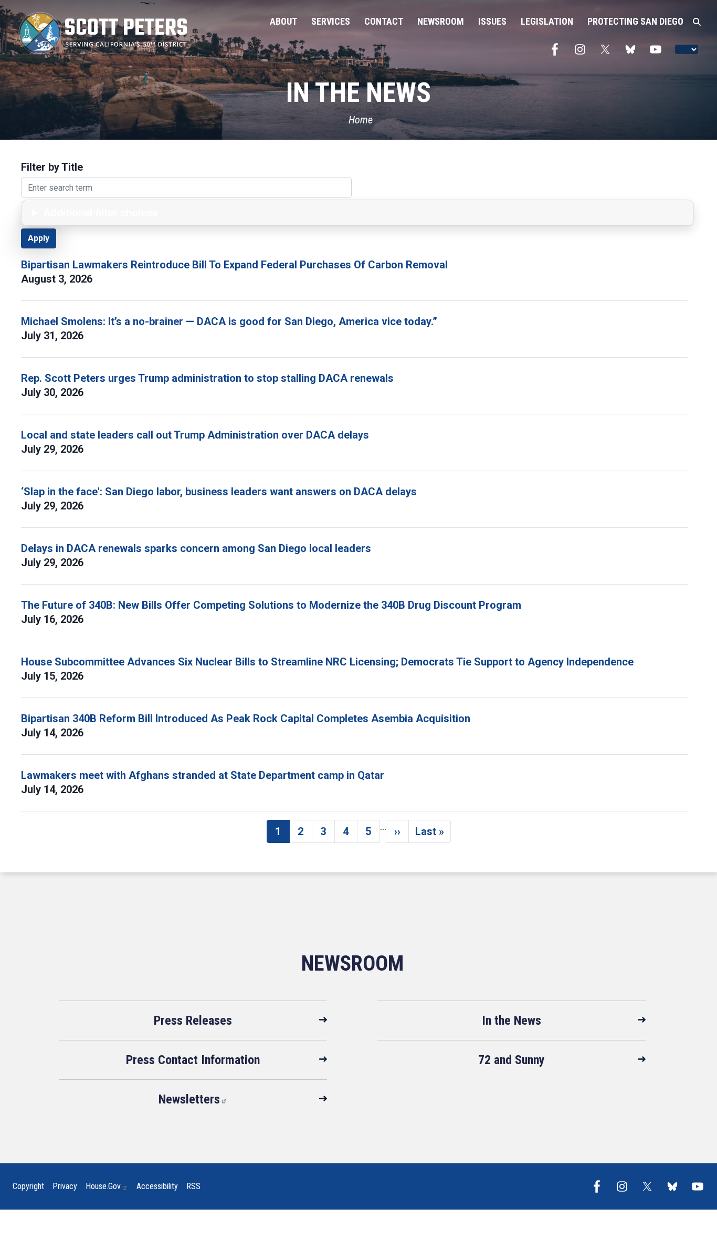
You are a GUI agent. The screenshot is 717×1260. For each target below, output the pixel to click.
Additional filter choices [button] (100, 212)
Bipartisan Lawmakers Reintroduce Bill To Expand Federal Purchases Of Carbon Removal (234, 264)
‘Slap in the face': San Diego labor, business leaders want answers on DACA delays (219, 491)
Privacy (64, 1186)
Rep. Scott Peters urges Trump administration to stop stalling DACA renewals (207, 378)
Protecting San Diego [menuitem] (635, 21)
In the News (511, 1020)
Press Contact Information (193, 1060)
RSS (193, 1186)
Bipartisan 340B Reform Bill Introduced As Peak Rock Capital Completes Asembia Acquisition (245, 718)
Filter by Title (52, 167)
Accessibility (157, 1186)
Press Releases (193, 1020)
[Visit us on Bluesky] (633, 49)
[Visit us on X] (607, 49)
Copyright (28, 1186)
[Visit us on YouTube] (658, 49)
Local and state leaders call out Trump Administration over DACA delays (195, 435)
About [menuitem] (283, 21)
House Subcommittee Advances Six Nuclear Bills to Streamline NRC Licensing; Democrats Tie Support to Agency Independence (327, 661)
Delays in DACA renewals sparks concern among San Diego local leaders (196, 548)
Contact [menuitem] (383, 21)
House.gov (103, 1186)
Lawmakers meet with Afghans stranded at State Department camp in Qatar (202, 775)
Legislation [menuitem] (547, 21)
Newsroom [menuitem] (440, 21)
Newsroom (352, 963)
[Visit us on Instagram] (582, 49)
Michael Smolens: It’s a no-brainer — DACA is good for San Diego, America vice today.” (229, 321)
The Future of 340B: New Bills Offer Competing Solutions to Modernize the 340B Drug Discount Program (271, 605)
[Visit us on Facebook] (557, 49)
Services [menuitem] (330, 21)
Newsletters (189, 1099)
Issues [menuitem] (492, 21)
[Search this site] (697, 22)
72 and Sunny (511, 1060)
